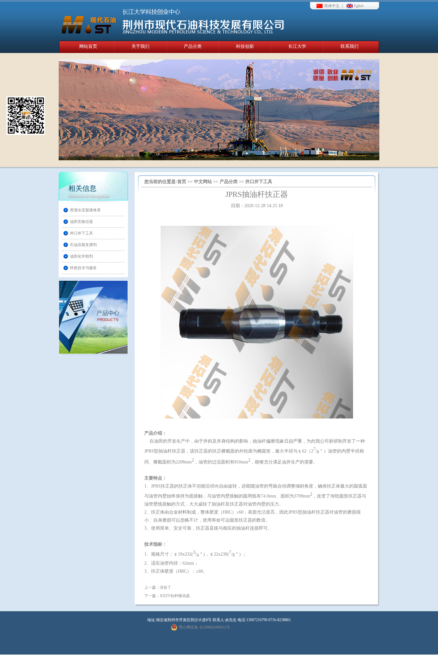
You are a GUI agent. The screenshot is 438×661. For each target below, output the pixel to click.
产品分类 (193, 46)
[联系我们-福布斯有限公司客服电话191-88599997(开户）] (172, 20)
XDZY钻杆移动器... (176, 596)
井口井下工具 (81, 233)
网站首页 (88, 46)
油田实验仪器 (81, 221)
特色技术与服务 (83, 268)
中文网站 (203, 181)
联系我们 (349, 46)
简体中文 (332, 6)
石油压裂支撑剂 (83, 244)
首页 (181, 181)
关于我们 (140, 46)
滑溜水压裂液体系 (85, 210)
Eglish (359, 6)
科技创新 (245, 46)
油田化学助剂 (81, 256)
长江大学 (297, 46)
